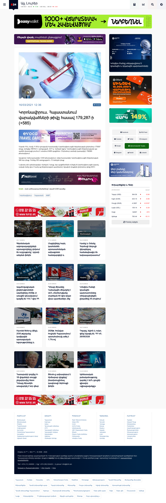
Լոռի (101, 434)
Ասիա (46, 424)
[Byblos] (60, 39)
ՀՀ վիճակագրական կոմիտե (46, 496)
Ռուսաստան (131, 491)
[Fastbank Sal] (60, 179)
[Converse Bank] (130, 169)
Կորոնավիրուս (26, 195)
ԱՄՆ (48, 480)
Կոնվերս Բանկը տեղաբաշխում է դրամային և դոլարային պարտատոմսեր (129, 64)
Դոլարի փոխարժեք (57, 485)
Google (118, 146)
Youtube (118, 139)
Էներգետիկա (131, 424)
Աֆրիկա (47, 436)
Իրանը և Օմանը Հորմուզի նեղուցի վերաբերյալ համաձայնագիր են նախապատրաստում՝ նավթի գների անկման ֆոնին (90, 252)
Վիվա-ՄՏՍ (75, 422)
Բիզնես (20, 234)
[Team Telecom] (60, 136)
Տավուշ (102, 428)
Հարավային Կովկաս (51, 432)
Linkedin (144, 152)
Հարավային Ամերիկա (52, 430)
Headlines (75, 480)
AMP (48, 195)
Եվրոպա (47, 422)
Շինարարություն (132, 432)
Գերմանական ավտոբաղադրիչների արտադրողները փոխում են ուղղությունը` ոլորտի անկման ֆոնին (28, 249)
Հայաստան (38, 195)
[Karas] (60, 212)
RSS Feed (144, 132)
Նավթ (17, 496)
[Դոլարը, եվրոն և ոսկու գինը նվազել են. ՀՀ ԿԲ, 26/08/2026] (91, 316)
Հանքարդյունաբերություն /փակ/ (27, 436)
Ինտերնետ (130, 426)
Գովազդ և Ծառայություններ (28, 468)
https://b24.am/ (65, 458)
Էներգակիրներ (28, 496)
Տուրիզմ (129, 438)
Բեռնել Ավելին (131, 222)
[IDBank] (130, 90)
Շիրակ (102, 426)
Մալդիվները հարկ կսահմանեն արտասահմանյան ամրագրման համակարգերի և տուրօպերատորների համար (58, 252)
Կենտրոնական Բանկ (60, 480)
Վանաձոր (103, 432)
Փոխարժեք (71, 485)
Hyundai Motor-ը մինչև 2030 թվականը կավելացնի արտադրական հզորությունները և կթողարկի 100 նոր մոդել (28, 338)
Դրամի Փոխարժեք (114, 480)
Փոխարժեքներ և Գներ (122, 185)
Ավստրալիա (49, 434)
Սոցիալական (21, 428)
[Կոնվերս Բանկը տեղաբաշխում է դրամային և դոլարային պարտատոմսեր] (130, 47)
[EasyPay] (83, 21)
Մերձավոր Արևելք (50, 438)
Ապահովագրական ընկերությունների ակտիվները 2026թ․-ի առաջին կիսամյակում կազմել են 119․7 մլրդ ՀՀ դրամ (27, 294)
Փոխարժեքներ (20, 485)
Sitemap (79, 496)
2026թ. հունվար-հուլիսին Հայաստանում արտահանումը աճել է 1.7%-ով (59, 335)
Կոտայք (102, 424)
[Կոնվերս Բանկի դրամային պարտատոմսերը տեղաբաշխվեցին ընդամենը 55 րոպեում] (91, 272)
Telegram (118, 152)
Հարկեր (129, 420)
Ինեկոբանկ (76, 436)
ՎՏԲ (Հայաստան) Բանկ (79, 430)
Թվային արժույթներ (66, 496)
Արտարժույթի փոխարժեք (121, 485)
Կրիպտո (52, 365)
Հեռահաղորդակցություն (81, 491)
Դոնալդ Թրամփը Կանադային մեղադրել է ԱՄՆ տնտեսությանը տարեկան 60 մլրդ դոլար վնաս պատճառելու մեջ (59, 293)
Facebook (125, 132)
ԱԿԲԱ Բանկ (76, 426)
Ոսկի (113, 212)
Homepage (85, 480)
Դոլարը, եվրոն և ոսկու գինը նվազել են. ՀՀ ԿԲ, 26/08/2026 (91, 334)
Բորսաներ (39, 480)
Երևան (102, 420)
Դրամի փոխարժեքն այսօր (38, 485)
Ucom (74, 424)
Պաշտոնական (21, 426)
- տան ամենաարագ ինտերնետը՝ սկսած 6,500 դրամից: (42, 189)
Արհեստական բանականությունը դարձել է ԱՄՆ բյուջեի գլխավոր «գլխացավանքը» (90, 380)
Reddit (131, 152)
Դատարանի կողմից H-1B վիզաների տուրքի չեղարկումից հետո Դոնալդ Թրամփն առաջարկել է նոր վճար (27, 380)
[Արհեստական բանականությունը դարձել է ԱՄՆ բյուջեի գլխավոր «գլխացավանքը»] (91, 359)
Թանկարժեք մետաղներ (133, 480)
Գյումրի (102, 422)
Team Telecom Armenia (79, 420)
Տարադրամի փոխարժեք (61, 491)
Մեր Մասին (45, 468)
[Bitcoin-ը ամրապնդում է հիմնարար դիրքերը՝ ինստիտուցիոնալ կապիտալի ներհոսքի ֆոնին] (60, 359)
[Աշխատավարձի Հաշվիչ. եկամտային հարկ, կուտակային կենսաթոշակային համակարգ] (134, 5)
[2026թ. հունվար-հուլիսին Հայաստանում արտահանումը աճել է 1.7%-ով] (60, 316)
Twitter (131, 139)
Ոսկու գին (119, 491)
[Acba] (130, 115)
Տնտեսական (85, 234)
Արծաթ (141, 491)
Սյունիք (102, 438)
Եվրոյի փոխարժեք (102, 485)
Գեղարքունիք (104, 436)
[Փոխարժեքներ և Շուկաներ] (143, 5)
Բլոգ (54, 468)
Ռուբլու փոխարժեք (85, 485)
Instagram (144, 139)
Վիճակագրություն (98, 480)
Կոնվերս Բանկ (77, 438)
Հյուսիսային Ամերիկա (52, 426)
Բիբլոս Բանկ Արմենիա (79, 434)
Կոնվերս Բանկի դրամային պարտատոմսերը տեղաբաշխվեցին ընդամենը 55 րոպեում (90, 293)
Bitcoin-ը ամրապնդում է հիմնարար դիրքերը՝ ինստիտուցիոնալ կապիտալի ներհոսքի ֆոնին (59, 380)
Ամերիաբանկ (76, 428)
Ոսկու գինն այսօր (100, 491)
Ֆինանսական (54, 234)
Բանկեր (29, 480)
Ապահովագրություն (133, 428)
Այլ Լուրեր (29, 3)
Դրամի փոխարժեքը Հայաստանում (27, 491)
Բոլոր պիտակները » (93, 496)
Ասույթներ (20, 434)
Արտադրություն (132, 434)
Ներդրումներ (131, 436)
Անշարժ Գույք (131, 422)
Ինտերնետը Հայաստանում (26, 432)
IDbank (74, 432)
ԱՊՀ (46, 428)
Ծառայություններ (133, 430)
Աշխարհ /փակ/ (22, 438)
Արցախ (102, 430)
